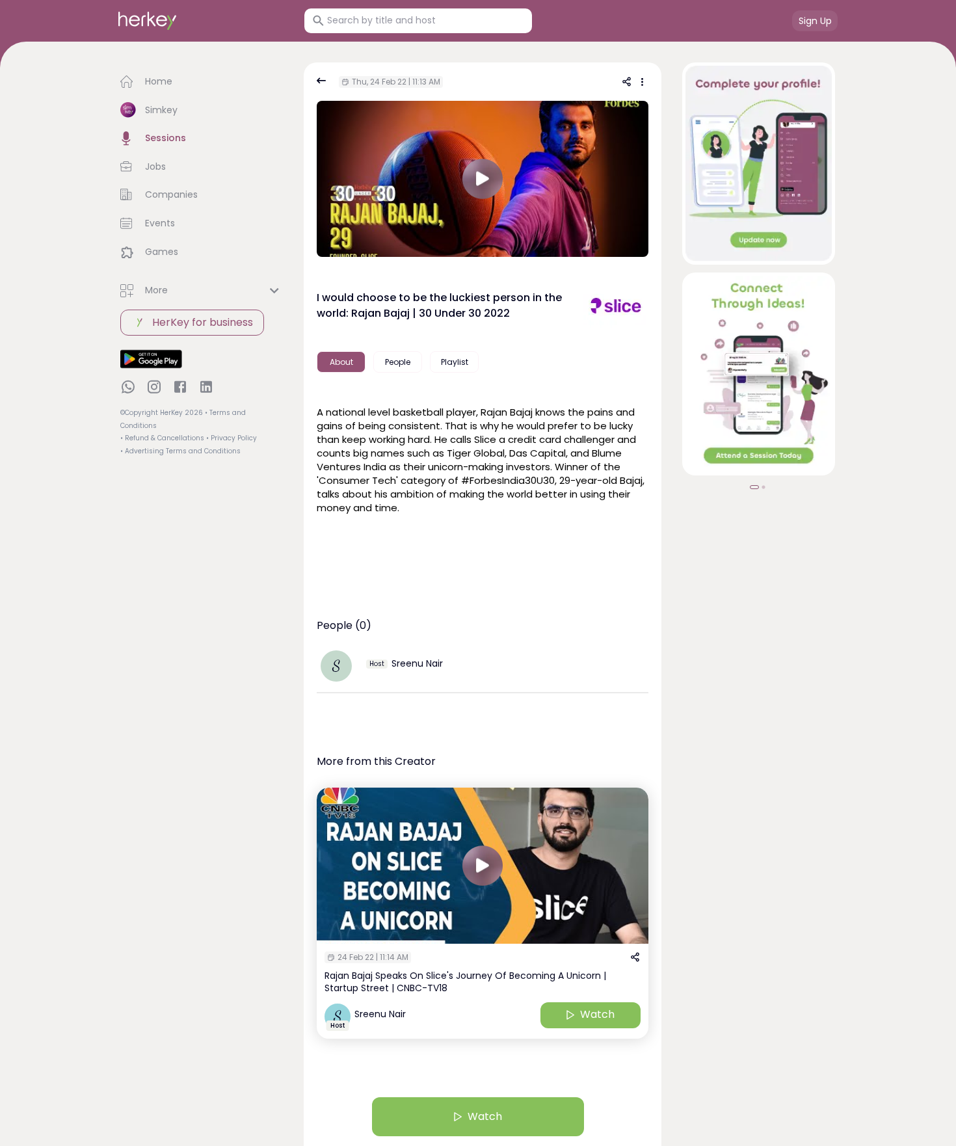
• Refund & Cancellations (162, 438)
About (341, 361)
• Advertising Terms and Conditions (180, 451)
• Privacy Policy (231, 438)
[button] (201, 82)
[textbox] (482, 458)
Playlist (454, 361)
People (397, 361)
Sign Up (815, 20)
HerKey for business (202, 322)
